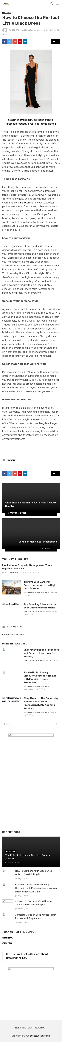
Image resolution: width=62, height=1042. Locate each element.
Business (10, 851)
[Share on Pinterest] (20, 41)
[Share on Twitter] (9, 41)
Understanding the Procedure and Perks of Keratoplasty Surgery (41, 653)
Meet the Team (23, 1027)
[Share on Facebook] (4, 41)
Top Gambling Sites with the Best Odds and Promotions (40, 606)
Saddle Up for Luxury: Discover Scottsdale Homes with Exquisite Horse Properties (39, 677)
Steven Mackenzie (14, 573)
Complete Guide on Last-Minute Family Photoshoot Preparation (36, 916)
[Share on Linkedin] (25, 41)
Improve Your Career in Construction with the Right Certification (40, 585)
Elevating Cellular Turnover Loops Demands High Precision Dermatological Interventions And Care (36, 888)
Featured (6, 12)
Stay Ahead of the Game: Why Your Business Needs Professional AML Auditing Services (40, 703)
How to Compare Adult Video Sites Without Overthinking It (33, 873)
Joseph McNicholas (22, 30)
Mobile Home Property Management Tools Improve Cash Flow (27, 567)
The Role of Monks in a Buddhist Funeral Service (27, 857)
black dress (26, 202)
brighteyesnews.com (40, 1036)
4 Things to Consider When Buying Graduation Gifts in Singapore (33, 903)
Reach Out (40, 1027)
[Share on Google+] (14, 41)
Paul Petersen (34, 612)
